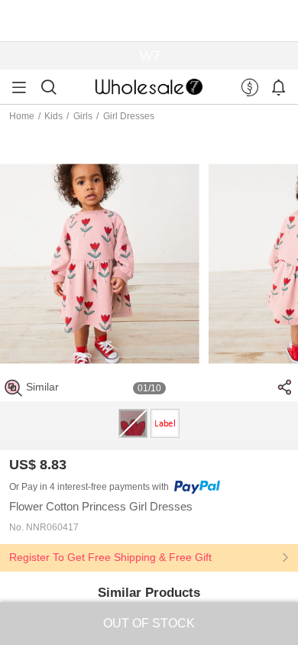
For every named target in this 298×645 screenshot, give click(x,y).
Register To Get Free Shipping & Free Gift (110, 557)
